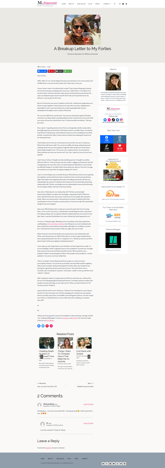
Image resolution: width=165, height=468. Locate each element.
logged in (49, 448)
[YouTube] (113, 463)
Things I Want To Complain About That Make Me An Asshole (64, 356)
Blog (90, 4)
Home (64, 4)
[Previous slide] (41, 357)
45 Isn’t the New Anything (55, 224)
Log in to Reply (88, 404)
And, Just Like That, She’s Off (47, 385)
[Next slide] (89, 357)
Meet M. (71, 4)
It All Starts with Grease (83, 352)
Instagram (65, 318)
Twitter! (75, 318)
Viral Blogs (81, 4)
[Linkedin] (120, 463)
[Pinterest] (124, 463)
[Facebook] (120, 3)
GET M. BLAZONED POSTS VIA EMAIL (113, 122)
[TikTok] (117, 463)
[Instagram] (123, 3)
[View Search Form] (114, 3)
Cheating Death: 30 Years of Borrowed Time (46, 354)
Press (76, 458)
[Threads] (126, 3)
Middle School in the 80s (85, 385)
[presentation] (46, 343)
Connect (85, 458)
